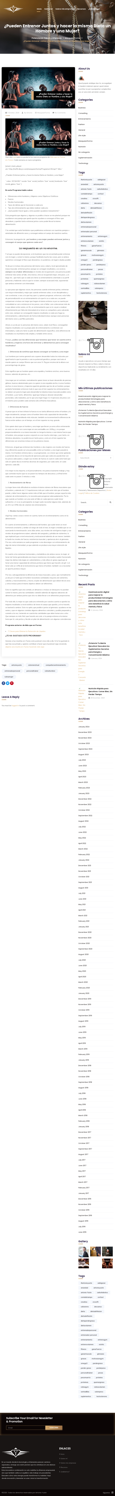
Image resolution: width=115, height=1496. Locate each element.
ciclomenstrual (33, 665)
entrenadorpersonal (12, 671)
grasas (83, 255)
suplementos (86, 293)
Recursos (81, 9)
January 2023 (83, 793)
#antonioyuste (86, 180)
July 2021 (81, 893)
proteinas (84, 279)
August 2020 (83, 954)
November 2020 (84, 938)
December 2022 (84, 799)
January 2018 (83, 1126)
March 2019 (82, 1049)
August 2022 (83, 821)
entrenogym (102, 236)
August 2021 (83, 888)
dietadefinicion (96, 208)
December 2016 (84, 1199)
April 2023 (82, 776)
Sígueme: (106, 1493)
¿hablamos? (94, 9)
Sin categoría (84, 152)
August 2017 (83, 1154)
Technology (83, 163)
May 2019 (82, 1038)
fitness (83, 246)
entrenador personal (89, 231)
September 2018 (85, 1082)
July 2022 (82, 826)
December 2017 (84, 1132)
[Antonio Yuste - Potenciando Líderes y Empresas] (13, 9)
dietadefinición (86, 213)
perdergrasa (98, 260)
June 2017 (82, 1165)
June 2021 (82, 899)
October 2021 (83, 876)
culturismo (85, 203)
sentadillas (85, 288)
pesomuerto (86, 274)
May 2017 (82, 1171)
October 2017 (83, 1143)
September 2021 (85, 882)
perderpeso (101, 265)
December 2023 (85, 732)
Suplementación (85, 157)
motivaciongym (98, 255)
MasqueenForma (72, 38)
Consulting (82, 113)
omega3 (84, 260)
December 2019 (84, 999)
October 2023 (84, 743)
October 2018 (83, 1076)
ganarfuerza (96, 246)
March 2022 (83, 849)
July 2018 (81, 1093)
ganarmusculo (86, 250)
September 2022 (85, 815)
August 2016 (83, 1221)
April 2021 (82, 910)
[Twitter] (7, 683)
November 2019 (84, 1004)
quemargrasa (99, 279)
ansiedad (84, 184)
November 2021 (84, 871)
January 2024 (83, 727)
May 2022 (82, 838)
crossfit (95, 198)
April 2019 (82, 1043)
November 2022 (84, 804)
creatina (84, 198)
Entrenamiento (84, 119)
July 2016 (81, 1226)
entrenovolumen (87, 241)
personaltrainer (32, 671)
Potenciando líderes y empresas (47, 38)
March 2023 (83, 782)
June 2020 (82, 965)
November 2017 (84, 1138)
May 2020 (82, 971)
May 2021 (82, 904)
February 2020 (84, 988)
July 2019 (81, 1026)
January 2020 (83, 993)
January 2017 (83, 1193)
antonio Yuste (86, 189)
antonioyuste (16, 665)
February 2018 (84, 1121)
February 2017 (84, 1187)
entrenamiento (86, 236)
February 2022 (84, 854)
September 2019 (85, 1015)
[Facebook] (3, 683)
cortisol (100, 194)
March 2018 (82, 1115)
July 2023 (82, 760)
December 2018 (84, 1065)
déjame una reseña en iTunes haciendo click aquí (24, 647)
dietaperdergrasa (88, 217)
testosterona (101, 293)
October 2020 (84, 943)
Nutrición (82, 146)
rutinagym (85, 283)
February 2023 (84, 788)
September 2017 (85, 1149)
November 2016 (84, 1204)
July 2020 (82, 960)
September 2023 (85, 749)
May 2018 (82, 1104)
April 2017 (82, 1176)
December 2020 (85, 932)
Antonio (29, 113)
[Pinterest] (12, 683)
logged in (15, 705)
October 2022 (84, 810)
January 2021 (83, 926)
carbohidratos (102, 189)
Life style (82, 135)
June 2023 (82, 765)
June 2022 (82, 832)
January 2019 (83, 1060)
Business (82, 108)
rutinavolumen (99, 283)
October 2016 (83, 1210)
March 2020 (83, 982)
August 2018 (83, 1087)
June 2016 (82, 1232)
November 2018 (84, 1071)
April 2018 (82, 1110)
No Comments (60, 113)
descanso (98, 203)
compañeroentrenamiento (56, 665)
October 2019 (83, 1010)
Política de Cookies (91, 493)
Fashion (81, 124)
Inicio (39, 9)
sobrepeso (99, 288)
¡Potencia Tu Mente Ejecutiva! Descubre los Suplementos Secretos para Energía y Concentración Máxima (95, 413)
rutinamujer (9, 677)
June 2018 (82, 1099)
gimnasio (100, 250)
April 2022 (82, 843)
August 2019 (83, 1021)
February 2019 (84, 1054)
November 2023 (84, 738)
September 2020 (85, 949)
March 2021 (82, 915)
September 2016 (85, 1215)
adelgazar (101, 180)
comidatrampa (86, 194)
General (81, 130)
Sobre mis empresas (64, 9)
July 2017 (81, 1160)
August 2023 (83, 754)
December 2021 (84, 865)
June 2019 (82, 1032)
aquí (14, 157)
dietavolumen (86, 222)
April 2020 (82, 976)
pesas (100, 269)
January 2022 (83, 860)
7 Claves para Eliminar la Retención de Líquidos (26, 631)
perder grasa (86, 265)
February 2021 (83, 921)
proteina (99, 274)
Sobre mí (48, 9)
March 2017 (82, 1182)
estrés (101, 241)
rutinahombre (50, 671)
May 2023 (82, 771)
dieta (83, 208)
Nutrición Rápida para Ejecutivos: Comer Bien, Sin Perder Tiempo (95, 422)
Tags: (4, 665)
